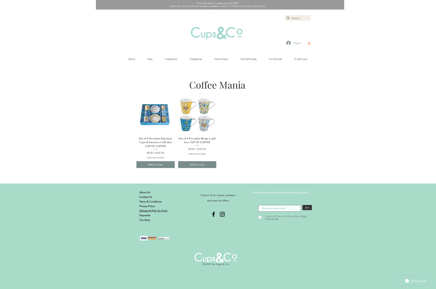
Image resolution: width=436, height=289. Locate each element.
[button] (309, 42)
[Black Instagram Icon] (222, 214)
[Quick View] (155, 115)
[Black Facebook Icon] (213, 214)
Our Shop (144, 219)
